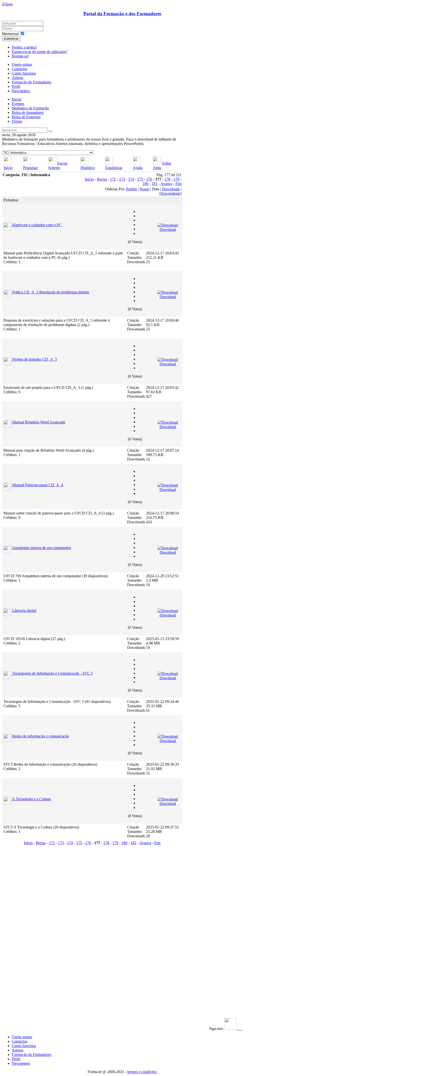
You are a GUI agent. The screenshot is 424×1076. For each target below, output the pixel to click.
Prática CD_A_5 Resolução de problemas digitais (50, 292)
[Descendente (169, 193)
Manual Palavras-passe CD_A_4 (37, 485)
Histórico (87, 168)
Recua (102, 179)
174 (131, 179)
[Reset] (50, 131)
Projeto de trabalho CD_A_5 (34, 359)
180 (145, 184)
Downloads (171, 189)
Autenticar (11, 38)
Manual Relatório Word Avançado (38, 422)
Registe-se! (20, 56)
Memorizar (10, 34)
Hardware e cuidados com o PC (37, 225)
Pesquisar (30, 168)
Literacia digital (24, 610)
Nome (144, 189)
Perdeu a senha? (24, 47)
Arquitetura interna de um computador (41, 548)
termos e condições (142, 1072)
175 (140, 179)
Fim (178, 184)
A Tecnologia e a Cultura (31, 799)
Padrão (131, 189)
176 (149, 179)
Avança (166, 184)
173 (122, 179)
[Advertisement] (32, 920)
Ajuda (138, 168)
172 (113, 179)
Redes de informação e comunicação (40, 736)
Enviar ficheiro (57, 165)
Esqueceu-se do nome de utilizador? (39, 52)
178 (167, 179)
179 (176, 179)
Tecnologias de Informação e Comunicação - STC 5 (52, 673)
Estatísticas (113, 168)
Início (8, 168)
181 (155, 184)
